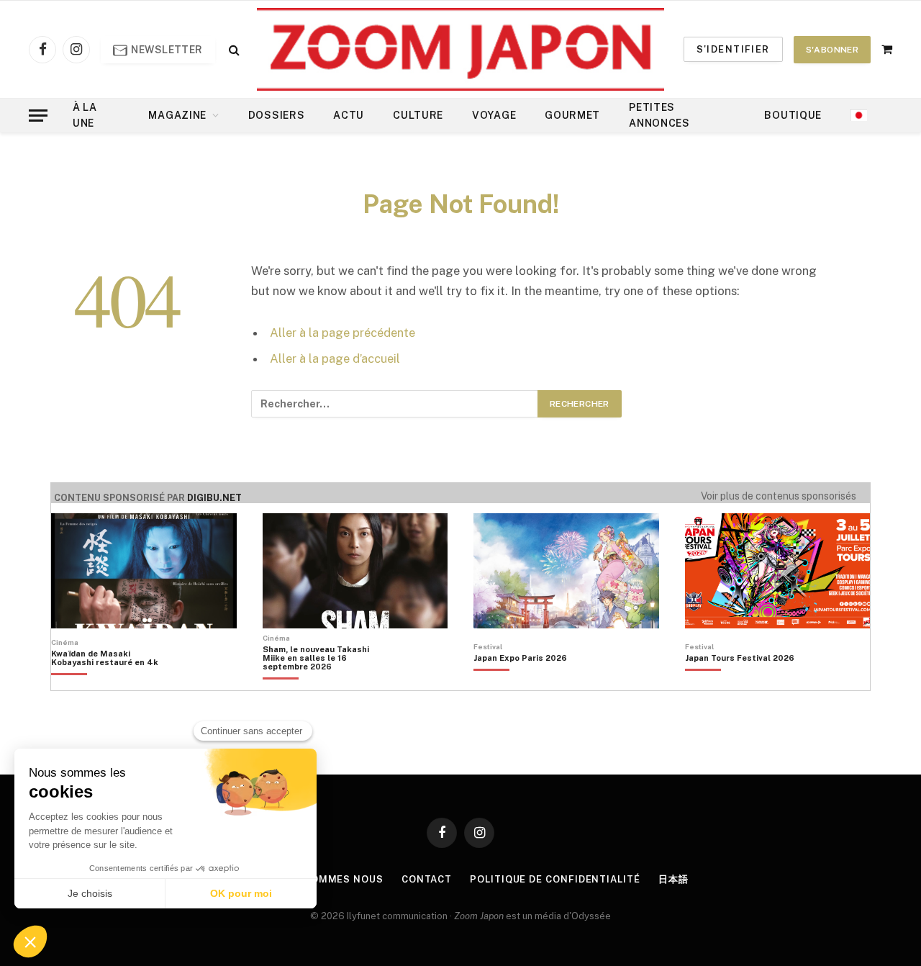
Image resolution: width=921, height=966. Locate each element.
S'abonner (832, 50)
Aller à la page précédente (342, 332)
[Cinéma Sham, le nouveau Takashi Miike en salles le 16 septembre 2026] (323, 682)
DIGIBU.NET (214, 497)
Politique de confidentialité (555, 879)
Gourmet (572, 115)
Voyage (494, 115)
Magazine (177, 115)
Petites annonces (659, 115)
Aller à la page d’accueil (335, 358)
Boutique (793, 115)
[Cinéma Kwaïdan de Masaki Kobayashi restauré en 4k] (112, 682)
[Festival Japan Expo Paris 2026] (520, 682)
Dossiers (276, 115)
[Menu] (38, 115)
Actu (348, 115)
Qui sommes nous (333, 879)
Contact (426, 879)
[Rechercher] (233, 49)
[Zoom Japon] (460, 49)
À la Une (85, 115)
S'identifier (733, 49)
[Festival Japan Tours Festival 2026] (739, 682)
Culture (418, 115)
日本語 (673, 879)
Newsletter (166, 49)
